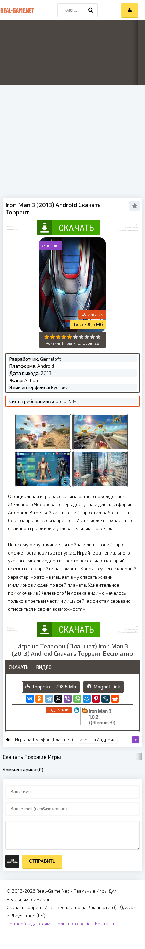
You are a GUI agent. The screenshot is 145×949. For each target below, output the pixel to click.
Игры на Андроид (98, 739)
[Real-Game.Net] (17, 10)
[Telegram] (49, 699)
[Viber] (68, 699)
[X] (58, 699)
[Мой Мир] (87, 699)
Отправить (42, 861)
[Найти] (91, 10)
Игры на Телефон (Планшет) (44, 739)
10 (98, 337)
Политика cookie (73, 923)
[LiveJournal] (106, 699)
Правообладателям (28, 923)
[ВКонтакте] (30, 699)
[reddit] (115, 699)
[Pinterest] (96, 699)
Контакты (105, 923)
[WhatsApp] (77, 699)
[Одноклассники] (39, 699)
